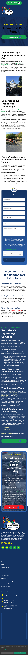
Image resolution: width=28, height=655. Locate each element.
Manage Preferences (6, 649)
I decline (7, 652)
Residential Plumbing (7, 581)
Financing (4, 561)
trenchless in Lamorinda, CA (9, 342)
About (3, 559)
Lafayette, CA (7, 427)
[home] (7, 10)
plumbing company (12, 392)
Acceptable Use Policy (11, 249)
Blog (2, 564)
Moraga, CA (7, 429)
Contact (3, 570)
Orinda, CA (7, 431)
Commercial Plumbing (7, 583)
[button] (25, 11)
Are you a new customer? (10, 221)
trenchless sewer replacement (10, 394)
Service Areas (5, 567)
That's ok (20, 652)
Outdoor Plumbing (6, 586)
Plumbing (3, 578)
